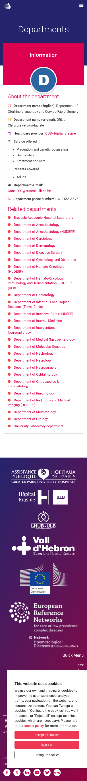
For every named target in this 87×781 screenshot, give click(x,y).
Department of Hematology (34, 295)
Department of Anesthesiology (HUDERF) (44, 232)
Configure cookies (47, 755)
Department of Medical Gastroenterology (44, 339)
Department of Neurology (33, 360)
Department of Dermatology (34, 246)
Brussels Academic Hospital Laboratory (43, 218)
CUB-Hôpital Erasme (60, 133)
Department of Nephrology (33, 354)
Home (79, 665)
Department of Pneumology (34, 393)
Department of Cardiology (33, 239)
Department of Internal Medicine (38, 321)
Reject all (47, 744)
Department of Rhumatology (35, 412)
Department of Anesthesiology (36, 225)
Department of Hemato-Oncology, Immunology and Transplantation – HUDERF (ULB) (40, 283)
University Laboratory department (38, 426)
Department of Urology (31, 419)
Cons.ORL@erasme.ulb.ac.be (29, 191)
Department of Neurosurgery (35, 368)
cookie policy (34, 726)
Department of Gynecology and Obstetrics (45, 260)
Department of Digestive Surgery (38, 253)
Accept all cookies (47, 735)
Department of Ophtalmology (35, 374)
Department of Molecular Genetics (39, 347)
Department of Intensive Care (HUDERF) (43, 314)
